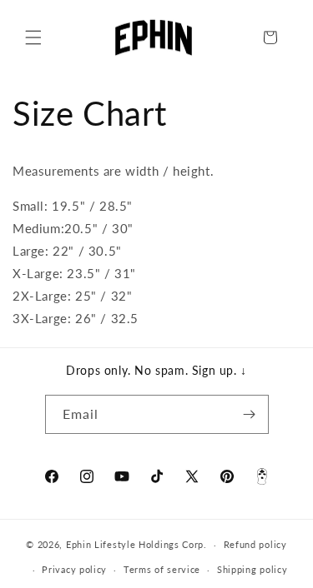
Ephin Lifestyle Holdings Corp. (136, 544)
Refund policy (255, 544)
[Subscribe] (249, 414)
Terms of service (162, 569)
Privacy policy (74, 569)
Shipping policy (252, 569)
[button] (33, 37)
